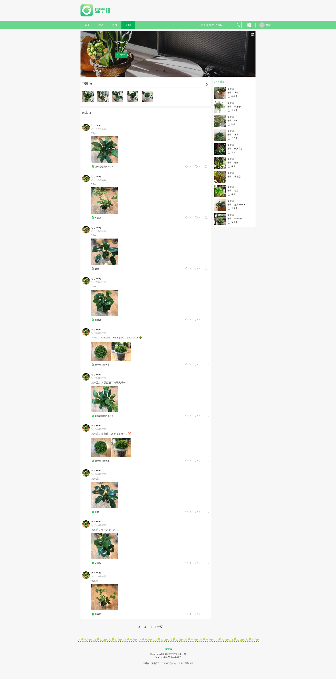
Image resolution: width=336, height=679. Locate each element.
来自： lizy (232, 120)
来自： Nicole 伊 (234, 218)
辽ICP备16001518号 (172, 657)
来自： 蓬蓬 (233, 162)
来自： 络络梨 (234, 176)
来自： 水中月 (234, 92)
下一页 (158, 626)
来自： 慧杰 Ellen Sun (237, 204)
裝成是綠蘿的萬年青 (104, 166)
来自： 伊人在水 (235, 148)
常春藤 (98, 217)
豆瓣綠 (98, 320)
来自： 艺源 (233, 134)
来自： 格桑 (233, 190)
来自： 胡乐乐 (234, 106)
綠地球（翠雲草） (103, 365)
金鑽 (97, 269)
